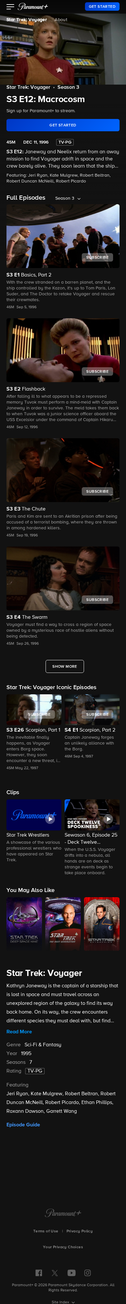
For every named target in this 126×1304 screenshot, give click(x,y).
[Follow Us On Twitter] (55, 1272)
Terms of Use (45, 1231)
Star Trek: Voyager (26, 20)
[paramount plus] (33, 6)
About (61, 20)
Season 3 (68, 87)
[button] (10, 7)
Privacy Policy (80, 1231)
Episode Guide (23, 1124)
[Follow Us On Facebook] (39, 1273)
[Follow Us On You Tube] (72, 1273)
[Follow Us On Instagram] (87, 1273)
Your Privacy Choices (63, 1247)
